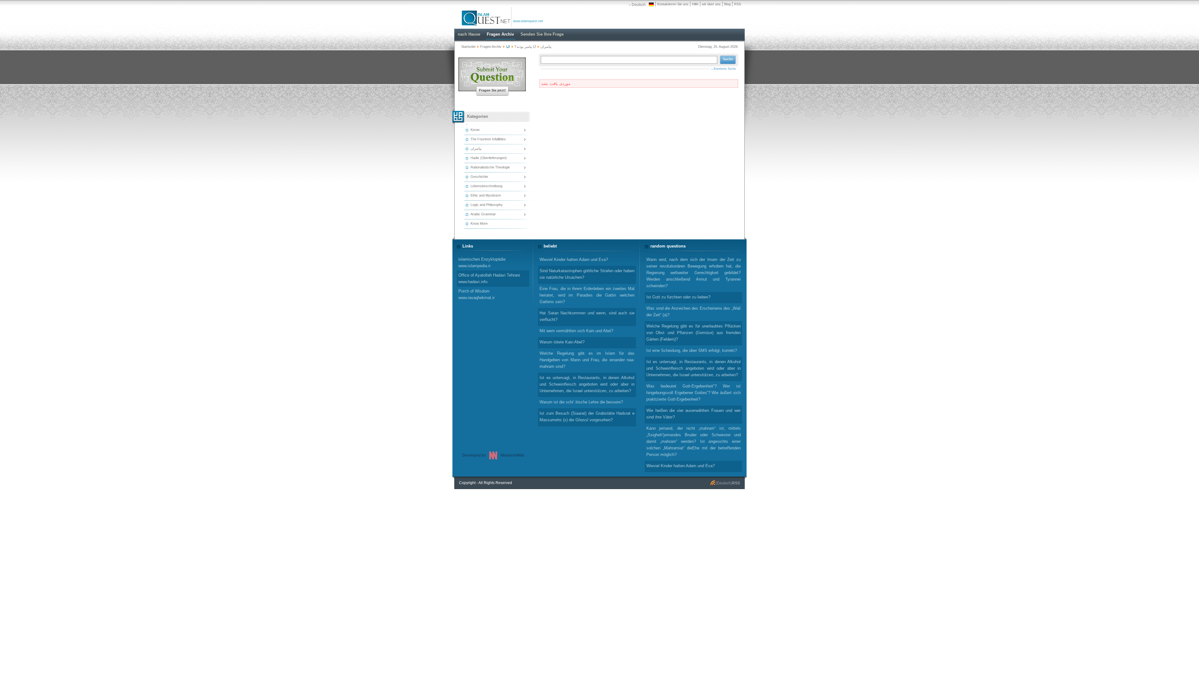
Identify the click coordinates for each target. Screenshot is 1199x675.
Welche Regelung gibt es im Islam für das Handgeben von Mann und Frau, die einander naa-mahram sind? (587, 360)
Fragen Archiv (490, 46)
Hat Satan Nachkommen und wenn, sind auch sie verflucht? (587, 316)
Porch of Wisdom (476, 294)
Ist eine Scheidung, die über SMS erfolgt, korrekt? (691, 350)
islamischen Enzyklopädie (482, 262)
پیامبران (545, 46)
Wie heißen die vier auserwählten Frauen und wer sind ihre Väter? (693, 413)
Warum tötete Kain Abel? (562, 342)
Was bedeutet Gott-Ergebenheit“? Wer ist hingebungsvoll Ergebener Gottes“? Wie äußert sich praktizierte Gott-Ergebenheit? (693, 393)
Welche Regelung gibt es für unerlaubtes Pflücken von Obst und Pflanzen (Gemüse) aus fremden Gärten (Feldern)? (693, 333)
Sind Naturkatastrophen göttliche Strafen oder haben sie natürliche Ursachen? (587, 274)
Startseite (468, 46)
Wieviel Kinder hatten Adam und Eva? (680, 465)
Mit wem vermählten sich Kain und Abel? (576, 330)
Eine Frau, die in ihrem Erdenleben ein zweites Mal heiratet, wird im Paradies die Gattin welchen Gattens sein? (587, 295)
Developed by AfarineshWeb (493, 455)
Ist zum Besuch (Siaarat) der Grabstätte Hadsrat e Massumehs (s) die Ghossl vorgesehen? (587, 416)
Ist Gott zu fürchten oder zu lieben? (678, 297)
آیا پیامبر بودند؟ (525, 46)
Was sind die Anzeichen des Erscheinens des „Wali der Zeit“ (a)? (693, 311)
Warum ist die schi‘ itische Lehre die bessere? (581, 402)
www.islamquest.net (528, 21)
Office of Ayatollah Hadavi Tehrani (489, 278)
